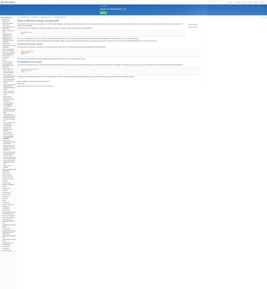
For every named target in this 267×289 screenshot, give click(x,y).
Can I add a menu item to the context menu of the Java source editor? (9, 153)
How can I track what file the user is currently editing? (9, 81)
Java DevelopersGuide (7, 250)
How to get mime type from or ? (8, 104)
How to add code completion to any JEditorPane (7, 129)
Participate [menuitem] (237, 2)
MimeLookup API (49, 86)
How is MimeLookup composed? (60, 17)
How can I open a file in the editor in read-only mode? (8, 93)
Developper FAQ (5, 19)
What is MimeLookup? (8, 134)
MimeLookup (28, 24)
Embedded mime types (193, 27)
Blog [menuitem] (244, 2)
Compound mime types (193, 24)
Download (103, 12)
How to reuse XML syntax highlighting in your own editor (9, 162)
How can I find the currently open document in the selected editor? (9, 76)
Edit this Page (263, 17)
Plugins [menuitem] (256, 2)
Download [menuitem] (262, 2)
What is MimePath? (7, 132)
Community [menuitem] (229, 2)
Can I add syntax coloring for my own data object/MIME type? (9, 124)
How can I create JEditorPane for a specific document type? (9, 142)
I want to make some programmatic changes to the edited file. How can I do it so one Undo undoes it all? (9, 117)
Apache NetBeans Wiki (6, 17)
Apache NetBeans (9, 2)
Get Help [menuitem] (249, 2)
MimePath (45, 24)
